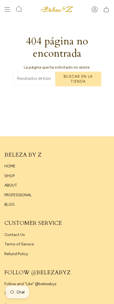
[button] (19, 9)
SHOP (9, 176)
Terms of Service (19, 244)
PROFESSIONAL (18, 195)
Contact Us (14, 234)
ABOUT (10, 185)
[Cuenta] (94, 9)
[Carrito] (106, 9)
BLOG (9, 204)
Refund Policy (16, 254)
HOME (9, 166)
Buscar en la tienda (78, 79)
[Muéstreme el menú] (7, 9)
